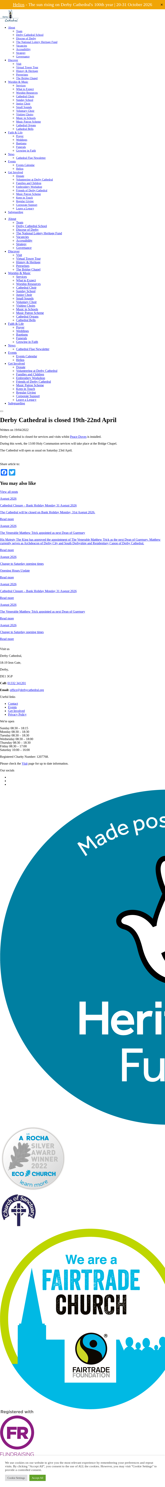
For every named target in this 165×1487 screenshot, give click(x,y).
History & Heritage (27, 71)
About (11, 27)
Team (19, 31)
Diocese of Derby (26, 38)
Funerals (21, 147)
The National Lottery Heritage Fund (36, 42)
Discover (13, 60)
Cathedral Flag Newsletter (31, 157)
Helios (19, 4)
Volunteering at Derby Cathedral (34, 179)
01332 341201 (16, 683)
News (11, 154)
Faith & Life (15, 132)
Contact (13, 703)
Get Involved (15, 172)
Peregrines (22, 74)
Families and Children (28, 183)
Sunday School (24, 100)
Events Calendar (25, 165)
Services (21, 85)
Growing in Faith (26, 150)
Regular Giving (25, 201)
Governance (23, 56)
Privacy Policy (17, 714)
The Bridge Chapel (27, 78)
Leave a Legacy (25, 208)
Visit (18, 63)
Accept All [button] (37, 1477)
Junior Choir (23, 103)
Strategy (21, 52)
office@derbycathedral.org (27, 690)
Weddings (21, 139)
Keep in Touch (24, 197)
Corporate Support (26, 204)
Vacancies (21, 45)
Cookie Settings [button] (16, 1477)
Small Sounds (24, 107)
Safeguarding (15, 212)
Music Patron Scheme (28, 121)
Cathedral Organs (26, 125)
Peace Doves (78, 436)
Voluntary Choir (25, 110)
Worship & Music (18, 81)
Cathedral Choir (25, 96)
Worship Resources (27, 92)
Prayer (20, 136)
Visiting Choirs (24, 114)
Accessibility (23, 49)
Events (12, 161)
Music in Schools (26, 118)
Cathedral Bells (24, 128)
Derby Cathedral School (29, 34)
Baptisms (21, 143)
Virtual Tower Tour (27, 67)
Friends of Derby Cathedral (31, 190)
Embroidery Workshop (29, 186)
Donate (20, 175)
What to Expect (25, 89)
